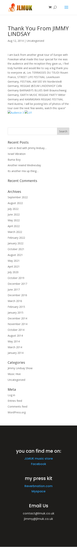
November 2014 (17, 324)
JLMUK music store (38, 458)
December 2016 (17, 295)
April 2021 (14, 266)
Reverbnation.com (38, 486)
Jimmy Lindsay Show (20, 368)
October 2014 (16, 330)
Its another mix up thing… (23, 171)
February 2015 (16, 307)
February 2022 (16, 237)
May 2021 (14, 260)
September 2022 (18, 197)
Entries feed (15, 400)
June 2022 (14, 214)
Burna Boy (14, 159)
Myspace (38, 491)
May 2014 (14, 341)
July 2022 (13, 209)
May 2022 (14, 220)
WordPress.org (17, 412)
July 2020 (13, 272)
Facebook (38, 464)
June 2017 (14, 289)
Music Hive (14, 374)
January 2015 (15, 312)
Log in (11, 395)
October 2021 (16, 249)
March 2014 (15, 347)
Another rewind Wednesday (24, 165)
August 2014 (15, 335)
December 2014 (17, 318)
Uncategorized (35, 40)
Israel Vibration (17, 154)
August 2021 (15, 255)
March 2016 (15, 301)
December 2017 (17, 283)
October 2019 (16, 278)
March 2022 (15, 232)
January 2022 (15, 243)
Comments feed (17, 406)
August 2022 (15, 203)
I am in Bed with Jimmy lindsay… (27, 148)
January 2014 (15, 353)
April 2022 (14, 226)
